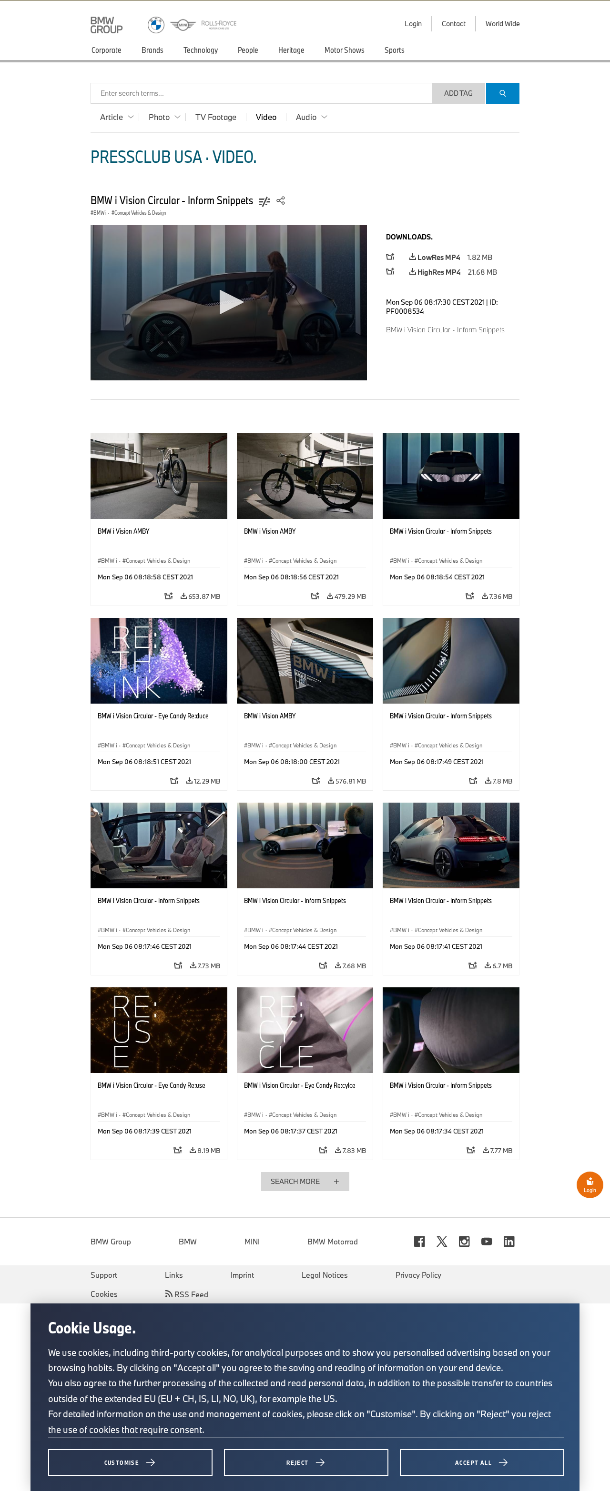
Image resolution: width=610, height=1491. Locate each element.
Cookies (104, 1294)
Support (104, 1275)
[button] (229, 302)
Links (174, 1275)
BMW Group (111, 1241)
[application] (229, 302)
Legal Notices (325, 1275)
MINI (252, 1241)
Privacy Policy (418, 1275)
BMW (188, 1241)
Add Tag (458, 93)
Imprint (242, 1275)
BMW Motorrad (332, 1241)
